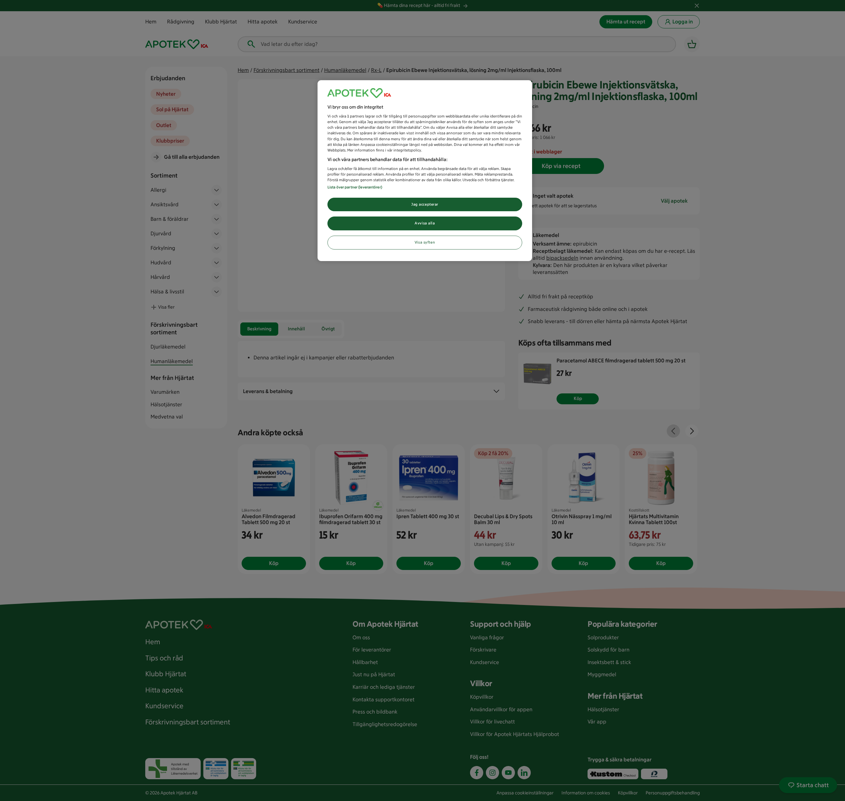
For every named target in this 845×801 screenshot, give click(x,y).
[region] (425, 170)
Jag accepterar (424, 204)
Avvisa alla (425, 223)
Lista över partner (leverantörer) (354, 187)
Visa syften (425, 242)
